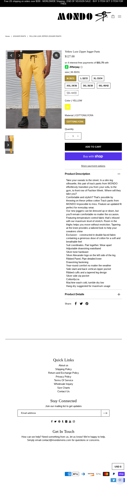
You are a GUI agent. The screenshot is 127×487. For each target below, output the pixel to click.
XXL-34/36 (72, 85)
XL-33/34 (98, 78)
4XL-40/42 (104, 85)
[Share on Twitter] (81, 303)
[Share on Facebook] (75, 303)
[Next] (19, 55)
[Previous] (11, 55)
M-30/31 (70, 78)
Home (7, 36)
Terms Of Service (63, 380)
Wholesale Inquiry (63, 383)
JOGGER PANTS (19, 36)
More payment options (93, 165)
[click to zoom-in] (56, 55)
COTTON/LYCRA (75, 121)
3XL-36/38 (88, 85)
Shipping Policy (63, 369)
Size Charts (63, 387)
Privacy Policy (63, 376)
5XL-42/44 (72, 93)
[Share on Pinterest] (87, 303)
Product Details (74, 294)
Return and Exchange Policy (63, 372)
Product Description (77, 173)
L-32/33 (84, 78)
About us (63, 365)
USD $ (118, 466)
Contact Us (63, 391)
